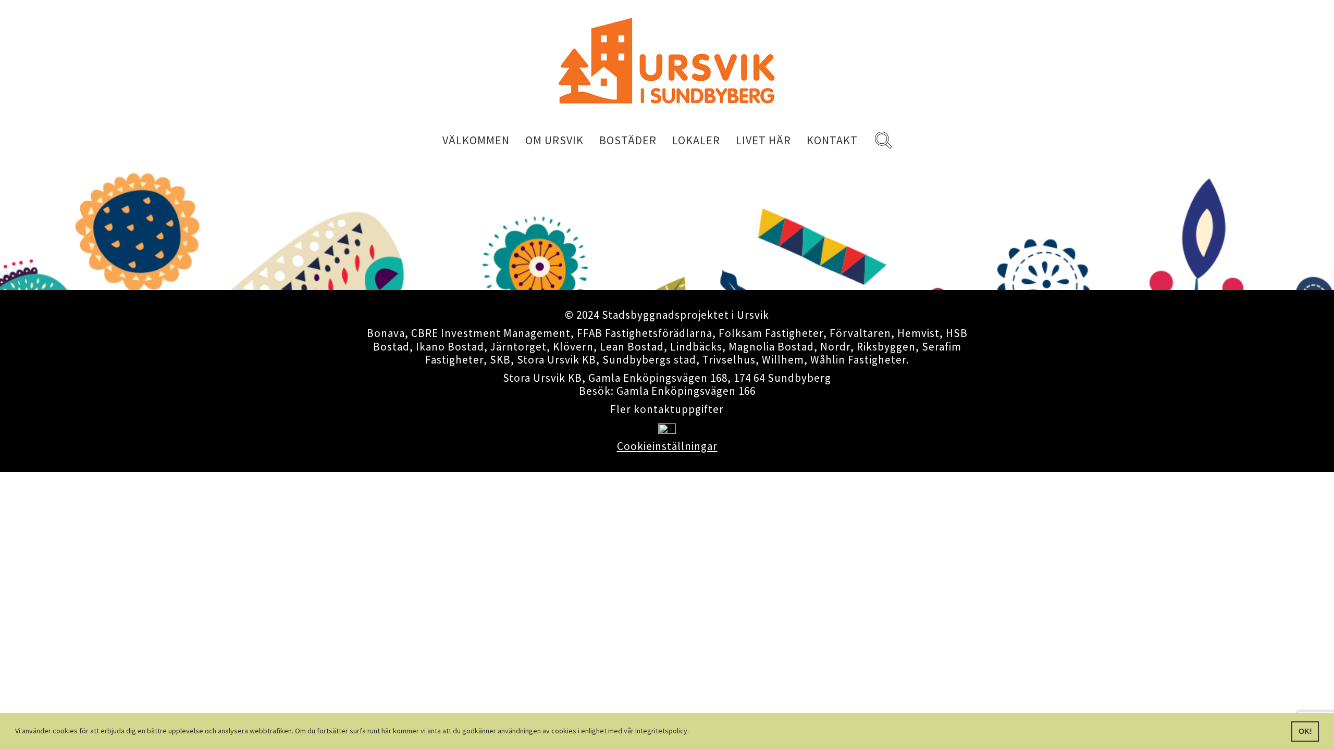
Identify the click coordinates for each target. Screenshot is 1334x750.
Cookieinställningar (667, 446)
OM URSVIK (554, 140)
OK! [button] (1305, 731)
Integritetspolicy (661, 730)
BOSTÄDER (628, 140)
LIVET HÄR (763, 140)
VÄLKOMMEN (476, 140)
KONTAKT (832, 140)
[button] (692, 732)
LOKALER (696, 140)
